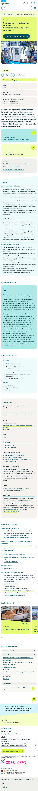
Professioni (10, 14)
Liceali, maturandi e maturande (11, 734)
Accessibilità (29, 779)
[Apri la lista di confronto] (27, 3)
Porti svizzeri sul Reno (9, 667)
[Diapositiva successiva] (34, 638)
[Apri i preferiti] (23, 3)
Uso (2, 783)
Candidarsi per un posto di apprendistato (17, 164)
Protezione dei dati (17, 779)
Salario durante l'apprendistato (13, 170)
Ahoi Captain (7, 660)
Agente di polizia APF (11, 561)
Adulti (3, 736)
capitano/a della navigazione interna (16, 537)
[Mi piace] (23, 624)
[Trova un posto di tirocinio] (19, 150)
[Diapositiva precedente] (30, 638)
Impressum (5, 779)
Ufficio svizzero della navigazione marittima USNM (18, 657)
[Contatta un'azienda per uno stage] (19, 135)
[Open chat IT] (34, 699)
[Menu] (35, 8)
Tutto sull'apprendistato (11, 167)
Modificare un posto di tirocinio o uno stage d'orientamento (15, 740)
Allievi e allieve (6, 731)
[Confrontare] (27, 624)
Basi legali (6, 678)
